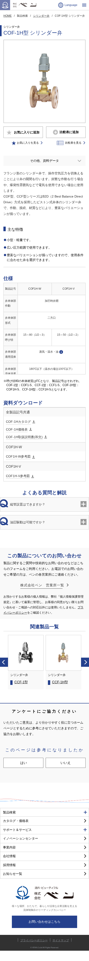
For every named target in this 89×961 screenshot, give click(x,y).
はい (23, 763)
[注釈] (61, 352)
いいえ (65, 763)
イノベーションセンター (20, 838)
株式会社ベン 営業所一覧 (42, 585)
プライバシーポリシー (34, 940)
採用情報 (9, 865)
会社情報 (9, 856)
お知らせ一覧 (12, 874)
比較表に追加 (69, 132)
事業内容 (9, 847)
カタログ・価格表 (16, 821)
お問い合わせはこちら (44, 921)
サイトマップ (60, 940)
